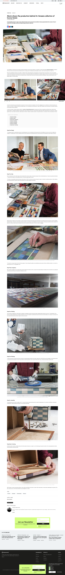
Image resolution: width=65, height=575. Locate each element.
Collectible (13, 493)
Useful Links (10, 497)
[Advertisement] (32, 8)
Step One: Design (13, 116)
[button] (49, 567)
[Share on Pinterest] (9, 26)
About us (37, 554)
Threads (59, 558)
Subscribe (37, 556)
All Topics (37, 561)
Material (38, 540)
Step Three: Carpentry (14, 119)
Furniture (9, 493)
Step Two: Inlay (12, 118)
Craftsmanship (19, 493)
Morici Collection (9, 499)
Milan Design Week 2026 (47, 554)
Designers (45, 558)
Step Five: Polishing (13, 122)
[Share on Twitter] (12, 26)
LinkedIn (59, 556)
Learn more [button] (50, 565)
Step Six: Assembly (13, 123)
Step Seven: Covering (14, 124)
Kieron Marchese (11, 19)
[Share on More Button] (14, 26)
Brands (44, 556)
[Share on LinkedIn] (10, 26)
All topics (24, 493)
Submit (37, 558)
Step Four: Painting (13, 120)
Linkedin (13, 512)
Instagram (59, 554)
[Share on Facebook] (7, 26)
